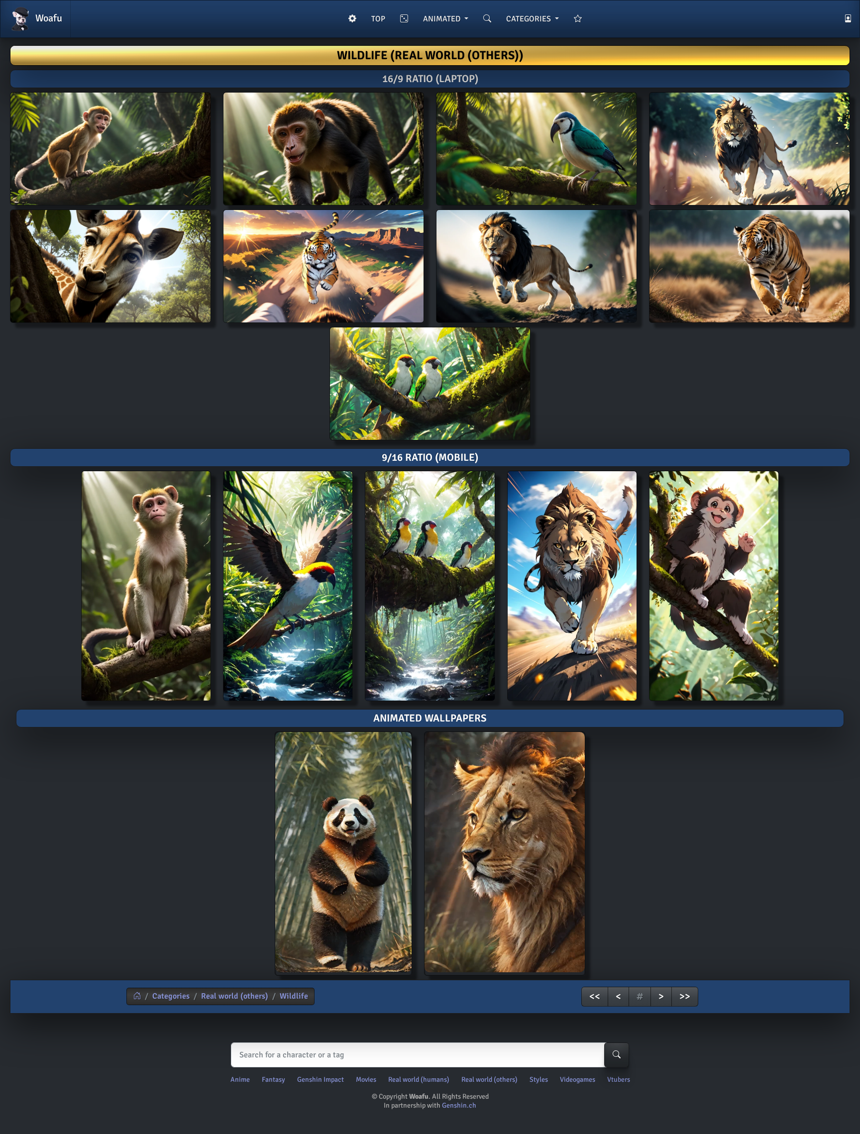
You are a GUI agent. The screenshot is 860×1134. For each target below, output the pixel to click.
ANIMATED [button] (442, 19)
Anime (240, 1079)
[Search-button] (616, 1054)
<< (594, 996)
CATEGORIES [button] (529, 19)
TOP (378, 19)
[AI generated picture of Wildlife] (146, 586)
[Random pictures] (404, 19)
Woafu (47, 18)
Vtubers (618, 1079)
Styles (539, 1079)
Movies (366, 1079)
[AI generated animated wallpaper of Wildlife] (343, 853)
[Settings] (352, 19)
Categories (171, 996)
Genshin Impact (320, 1079)
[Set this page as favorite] (577, 19)
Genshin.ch (459, 1105)
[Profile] (848, 19)
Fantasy (273, 1079)
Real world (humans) (418, 1079)
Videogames (577, 1079)
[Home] (137, 996)
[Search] (487, 19)
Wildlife (294, 996)
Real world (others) (234, 996)
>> (684, 996)
